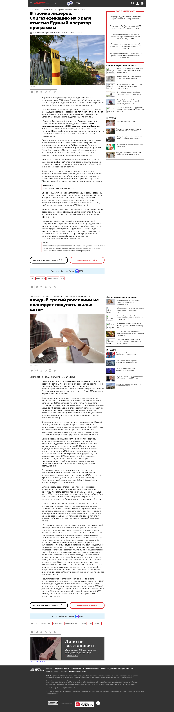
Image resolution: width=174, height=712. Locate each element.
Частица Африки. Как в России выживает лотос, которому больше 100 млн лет (130, 318)
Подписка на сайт (62, 669)
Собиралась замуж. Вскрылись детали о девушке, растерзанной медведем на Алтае (129, 341)
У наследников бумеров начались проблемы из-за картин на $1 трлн (128, 153)
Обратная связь (52, 671)
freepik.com (34, 365)
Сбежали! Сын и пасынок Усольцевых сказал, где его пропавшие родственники (130, 310)
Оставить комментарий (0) (87, 260)
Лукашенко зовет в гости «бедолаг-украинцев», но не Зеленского (129, 130)
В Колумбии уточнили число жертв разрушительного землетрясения (129, 137)
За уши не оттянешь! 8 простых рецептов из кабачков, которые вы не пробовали (130, 333)
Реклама (49, 669)
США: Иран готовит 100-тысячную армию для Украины (128, 385)
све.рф (32, 86)
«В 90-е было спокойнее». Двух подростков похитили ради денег (129, 93)
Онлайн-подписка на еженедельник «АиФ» (117, 669)
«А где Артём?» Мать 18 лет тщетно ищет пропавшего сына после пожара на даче (129, 86)
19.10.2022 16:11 (35, 10)
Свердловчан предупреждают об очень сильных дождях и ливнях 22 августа (125, 46)
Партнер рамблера (66, 703)
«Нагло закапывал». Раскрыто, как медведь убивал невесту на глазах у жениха (130, 325)
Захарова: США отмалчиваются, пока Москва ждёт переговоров (129, 353)
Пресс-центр (76, 669)
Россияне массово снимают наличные (126, 122)
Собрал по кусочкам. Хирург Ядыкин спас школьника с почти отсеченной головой (130, 109)
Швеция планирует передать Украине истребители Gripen (126, 361)
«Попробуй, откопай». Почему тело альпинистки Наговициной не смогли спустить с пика (130, 102)
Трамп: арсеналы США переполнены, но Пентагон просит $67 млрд (129, 377)
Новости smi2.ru (37, 661)
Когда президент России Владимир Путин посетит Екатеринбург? (125, 18)
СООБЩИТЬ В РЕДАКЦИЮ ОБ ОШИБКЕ (73, 671)
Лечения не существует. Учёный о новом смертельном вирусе (129, 77)
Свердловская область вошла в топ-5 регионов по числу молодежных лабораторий (125, 56)
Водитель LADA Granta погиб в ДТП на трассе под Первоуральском (125, 27)
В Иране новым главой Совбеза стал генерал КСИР (129, 145)
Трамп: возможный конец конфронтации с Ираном (125, 369)
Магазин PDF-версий (90, 669)
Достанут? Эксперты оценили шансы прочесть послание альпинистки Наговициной (130, 70)
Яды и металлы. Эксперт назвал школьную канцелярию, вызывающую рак (128, 302)
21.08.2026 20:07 (35, 296)
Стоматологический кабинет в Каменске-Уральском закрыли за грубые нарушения (125, 37)
